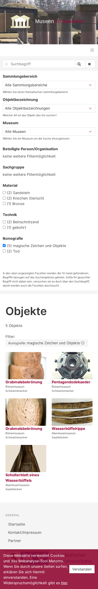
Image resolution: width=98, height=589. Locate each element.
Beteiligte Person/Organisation (30, 149)
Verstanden (82, 569)
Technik (10, 214)
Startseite (16, 524)
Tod (13, 251)
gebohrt (16, 227)
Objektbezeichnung (20, 99)
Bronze (15, 203)
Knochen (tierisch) (25, 198)
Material (10, 185)
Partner (14, 540)
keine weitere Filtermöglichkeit (29, 156)
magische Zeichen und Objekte (36, 245)
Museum (10, 123)
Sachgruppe (13, 167)
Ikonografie (13, 238)
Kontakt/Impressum (24, 532)
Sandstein (18, 192)
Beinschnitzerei (23, 222)
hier (64, 583)
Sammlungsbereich (20, 76)
